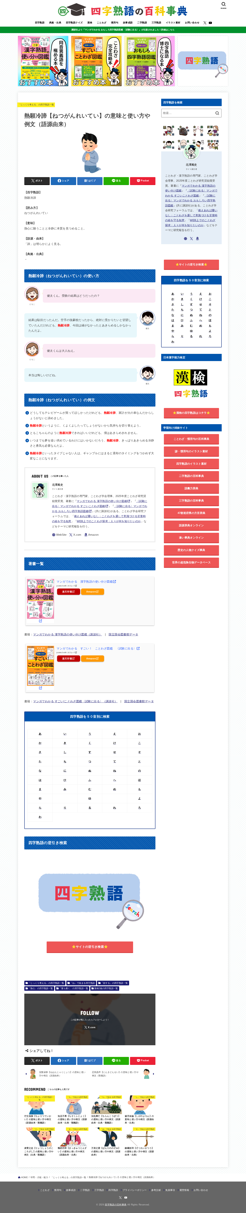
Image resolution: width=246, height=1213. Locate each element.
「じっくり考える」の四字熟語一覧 (36, 104)
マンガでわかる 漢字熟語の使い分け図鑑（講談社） (67, 634)
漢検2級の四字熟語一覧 (106, 988)
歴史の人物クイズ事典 (191, 549)
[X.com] (205, 22)
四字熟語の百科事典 (115, 1204)
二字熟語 (142, 22)
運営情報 (184, 1190)
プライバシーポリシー (135, 1190)
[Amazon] (91, 535)
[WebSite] (59, 535)
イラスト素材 (173, 22)
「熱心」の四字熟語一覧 (40, 988)
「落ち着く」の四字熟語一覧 (73, 988)
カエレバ (71, 586)
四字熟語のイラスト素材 (191, 463)
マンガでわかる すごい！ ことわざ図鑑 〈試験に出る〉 (96, 648)
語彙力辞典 (191, 488)
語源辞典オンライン (191, 525)
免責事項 (170, 1190)
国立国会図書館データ (123, 634)
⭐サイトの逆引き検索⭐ (90, 946)
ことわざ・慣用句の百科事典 (191, 438)
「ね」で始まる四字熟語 (82, 983)
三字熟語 (156, 22)
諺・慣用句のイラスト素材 (191, 451)
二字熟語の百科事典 (191, 475)
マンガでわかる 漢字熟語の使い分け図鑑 (102, 501)
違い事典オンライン (191, 537)
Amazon (91, 591)
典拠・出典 (55, 22)
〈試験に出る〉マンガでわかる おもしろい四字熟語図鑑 (190, 200)
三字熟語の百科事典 (191, 500)
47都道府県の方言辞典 (191, 512)
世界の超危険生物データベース (191, 562)
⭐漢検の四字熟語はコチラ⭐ (191, 412)
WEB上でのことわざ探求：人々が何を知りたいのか (109, 521)
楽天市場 (67, 591)
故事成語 (128, 22)
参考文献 (156, 1190)
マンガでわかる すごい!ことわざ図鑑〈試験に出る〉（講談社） (75, 701)
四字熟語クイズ (74, 22)
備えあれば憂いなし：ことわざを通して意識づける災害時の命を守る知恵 (191, 215)
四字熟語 (40, 22)
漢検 (89, 22)
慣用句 (114, 22)
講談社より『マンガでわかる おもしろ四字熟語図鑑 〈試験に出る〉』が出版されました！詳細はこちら (123, 29)
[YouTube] (210, 22)
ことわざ (102, 22)
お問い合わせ (192, 22)
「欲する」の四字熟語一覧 (114, 983)
